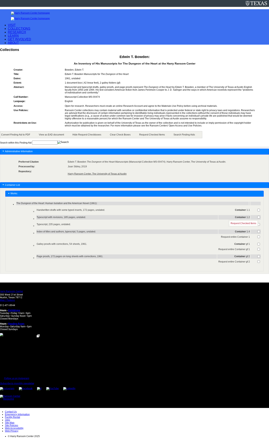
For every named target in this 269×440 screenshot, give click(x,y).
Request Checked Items (152, 134)
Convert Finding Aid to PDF (15, 134)
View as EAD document (51, 134)
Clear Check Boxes (120, 134)
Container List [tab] (12, 185)
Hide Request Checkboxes (86, 134)
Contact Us (11, 411)
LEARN (13, 35)
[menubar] (101, 134)
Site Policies (11, 425)
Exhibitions (14, 310)
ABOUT (13, 42)
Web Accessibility (14, 428)
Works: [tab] (14, 193)
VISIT (12, 25)
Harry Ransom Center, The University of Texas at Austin (97, 173)
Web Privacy (11, 431)
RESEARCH (17, 32)
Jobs (7, 420)
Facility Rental (12, 417)
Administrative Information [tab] (19, 151)
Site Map (9, 422)
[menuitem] (16, 134)
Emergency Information (17, 414)
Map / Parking (7, 300)
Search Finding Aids (184, 134)
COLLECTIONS (19, 28)
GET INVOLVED (19, 39)
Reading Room (16, 323)
